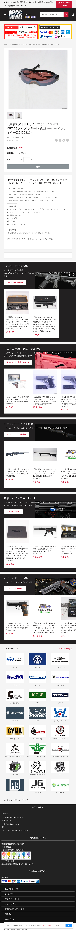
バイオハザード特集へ (15, 588)
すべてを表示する (65, 649)
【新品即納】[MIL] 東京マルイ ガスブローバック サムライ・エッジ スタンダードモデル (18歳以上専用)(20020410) (17, 626)
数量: (9, 159)
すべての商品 (14, 44)
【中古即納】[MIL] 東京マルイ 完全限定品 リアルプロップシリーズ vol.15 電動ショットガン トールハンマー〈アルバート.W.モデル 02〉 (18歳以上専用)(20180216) (44, 627)
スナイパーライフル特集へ (16, 434)
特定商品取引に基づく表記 (14, 909)
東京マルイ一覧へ (13, 512)
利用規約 (8, 914)
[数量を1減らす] (21, 159)
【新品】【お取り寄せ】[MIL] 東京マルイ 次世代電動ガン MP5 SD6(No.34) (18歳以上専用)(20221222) (44, 550)
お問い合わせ (10, 919)
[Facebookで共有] (56, 140)
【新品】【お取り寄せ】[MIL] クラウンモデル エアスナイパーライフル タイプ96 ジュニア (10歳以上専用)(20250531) (17, 472)
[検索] (66, 14)
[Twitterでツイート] (63, 140)
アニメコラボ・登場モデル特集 (18, 362)
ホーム (6, 44)
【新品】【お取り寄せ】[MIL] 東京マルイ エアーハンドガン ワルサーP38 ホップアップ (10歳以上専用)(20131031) (17, 400)
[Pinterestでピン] (60, 140)
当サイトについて (11, 889)
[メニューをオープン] (5, 14)
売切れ (38, 167)
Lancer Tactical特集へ (15, 282)
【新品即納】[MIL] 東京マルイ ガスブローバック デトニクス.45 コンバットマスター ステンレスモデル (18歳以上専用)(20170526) (44, 400)
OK (69, 925)
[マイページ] (73, 14)
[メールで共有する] (67, 140)
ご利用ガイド (10, 894)
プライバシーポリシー (13, 899)
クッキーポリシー (11, 904)
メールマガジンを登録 (65, 4)
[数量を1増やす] (32, 159)
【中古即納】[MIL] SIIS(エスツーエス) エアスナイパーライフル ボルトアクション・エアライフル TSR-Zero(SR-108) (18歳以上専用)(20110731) (45, 473)
